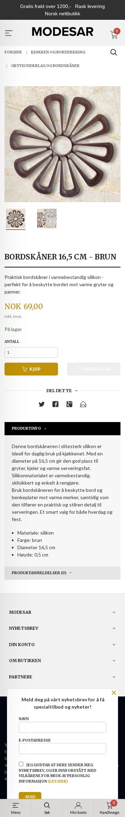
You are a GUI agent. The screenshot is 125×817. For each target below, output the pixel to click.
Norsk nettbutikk (62, 13)
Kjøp (35, 369)
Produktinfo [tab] (26, 428)
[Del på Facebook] (55, 405)
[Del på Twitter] (41, 405)
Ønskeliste (96, 369)
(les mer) (58, 781)
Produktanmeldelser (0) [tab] (39, 573)
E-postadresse (35, 740)
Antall (12, 341)
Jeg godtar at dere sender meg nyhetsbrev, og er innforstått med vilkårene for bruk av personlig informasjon (57, 773)
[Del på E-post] (83, 405)
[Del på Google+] (69, 405)
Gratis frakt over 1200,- (45, 6)
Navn (24, 719)
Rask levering (90, 6)
